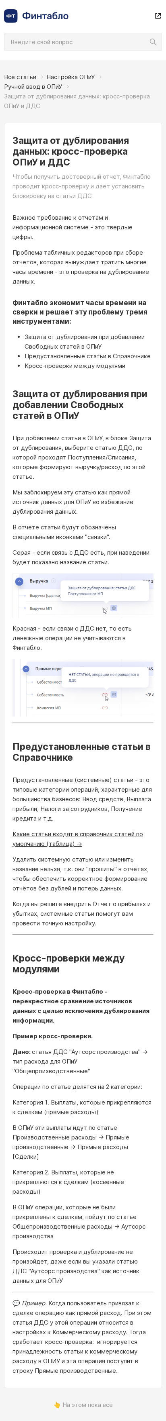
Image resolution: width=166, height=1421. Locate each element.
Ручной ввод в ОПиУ (33, 86)
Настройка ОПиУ (70, 77)
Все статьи (20, 77)
